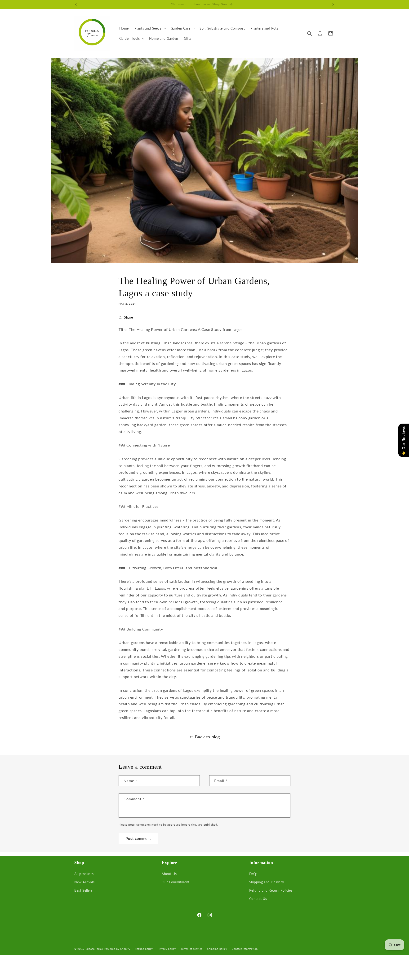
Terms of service (191, 948)
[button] (150, 28)
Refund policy (144, 948)
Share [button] (128, 317)
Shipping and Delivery (266, 882)
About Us (169, 874)
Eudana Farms (94, 948)
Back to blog (207, 736)
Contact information (245, 948)
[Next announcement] (333, 4)
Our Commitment (175, 882)
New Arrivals (84, 882)
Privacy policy (167, 948)
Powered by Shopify (117, 948)
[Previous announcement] (76, 4)
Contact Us (258, 899)
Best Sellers (83, 890)
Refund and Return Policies (271, 890)
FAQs (253, 874)
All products (83, 874)
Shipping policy (217, 948)
